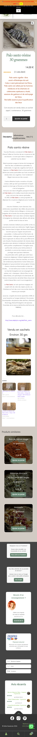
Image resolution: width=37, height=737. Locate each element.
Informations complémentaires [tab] (18, 137)
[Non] (35, 7)
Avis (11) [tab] (29, 137)
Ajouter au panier (21, 119)
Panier (28, 732)
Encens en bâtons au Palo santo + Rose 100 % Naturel (8, 413)
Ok (18, 10)
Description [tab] (7, 137)
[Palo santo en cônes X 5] (9, 386)
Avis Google (18, 579)
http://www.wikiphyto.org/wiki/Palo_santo (18, 320)
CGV (23, 726)
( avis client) (19, 72)
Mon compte (6, 734)
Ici (21, 3)
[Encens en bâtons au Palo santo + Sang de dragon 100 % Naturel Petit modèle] (24, 386)
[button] (32, 23)
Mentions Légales (28, 724)
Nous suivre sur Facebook (18, 554)
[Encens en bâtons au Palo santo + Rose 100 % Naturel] (9, 406)
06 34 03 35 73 (18, 620)
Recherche (18, 734)
